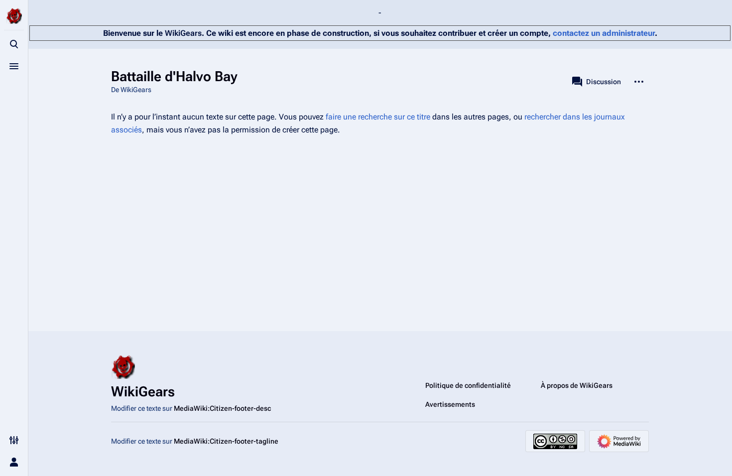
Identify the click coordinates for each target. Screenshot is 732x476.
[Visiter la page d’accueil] (14, 16)
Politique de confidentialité (468, 385)
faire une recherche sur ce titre (378, 116)
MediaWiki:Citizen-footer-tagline (226, 441)
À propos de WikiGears (576, 385)
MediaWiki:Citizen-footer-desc (222, 408)
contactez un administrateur (604, 33)
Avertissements (450, 404)
